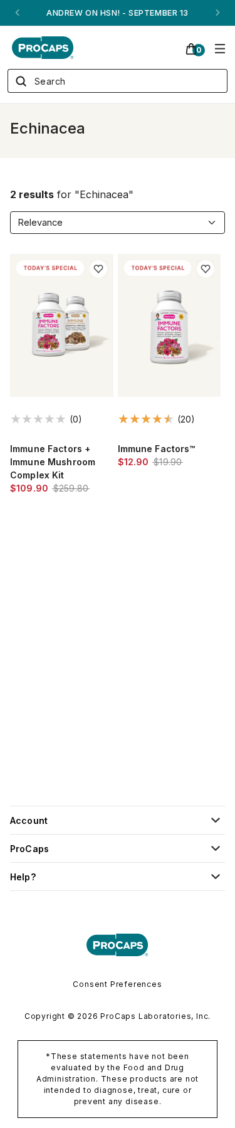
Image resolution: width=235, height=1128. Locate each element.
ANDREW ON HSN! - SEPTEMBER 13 (117, 13)
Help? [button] (23, 877)
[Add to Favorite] (98, 269)
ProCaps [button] (29, 848)
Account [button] (29, 820)
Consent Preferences (117, 984)
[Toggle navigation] (219, 47)
